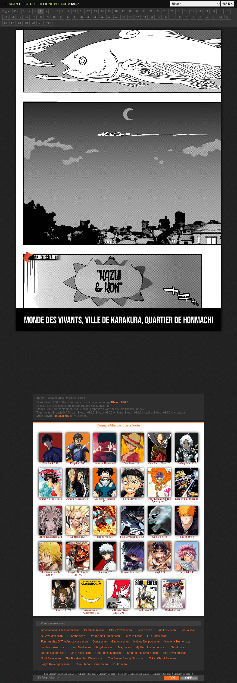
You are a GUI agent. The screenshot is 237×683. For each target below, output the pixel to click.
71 (40, 23)
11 (81, 11)
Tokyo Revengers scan (55, 664)
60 (193, 17)
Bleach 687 (62, 415)
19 (137, 11)
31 (220, 11)
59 (186, 17)
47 (102, 17)
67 (12, 23)
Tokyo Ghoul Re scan (162, 658)
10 (74, 11)
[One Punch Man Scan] (159, 447)
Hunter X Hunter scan (177, 641)
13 (95, 11)
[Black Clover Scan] (132, 483)
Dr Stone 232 (77, 537)
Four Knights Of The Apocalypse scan (64, 641)
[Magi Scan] (159, 556)
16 (116, 11)
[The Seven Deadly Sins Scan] (50, 556)
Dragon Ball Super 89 (187, 499)
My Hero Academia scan (151, 647)
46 (95, 17)
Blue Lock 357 (50, 463)
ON (172, 678)
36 (26, 17)
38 (40, 17)
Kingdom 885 (77, 463)
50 (123, 17)
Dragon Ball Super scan (105, 636)
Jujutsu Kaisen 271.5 (77, 499)
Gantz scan (100, 641)
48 (109, 17)
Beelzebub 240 (173, 610)
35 (19, 17)
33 (5, 17)
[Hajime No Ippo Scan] (50, 483)
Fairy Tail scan (134, 636)
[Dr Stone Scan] (77, 521)
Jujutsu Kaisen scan (53, 647)
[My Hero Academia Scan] (105, 483)
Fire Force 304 (105, 537)
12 (88, 11)
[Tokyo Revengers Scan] (50, 521)
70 (33, 23)
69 (26, 23)
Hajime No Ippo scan (146, 641)
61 (200, 17)
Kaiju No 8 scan (81, 647)
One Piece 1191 (132, 463)
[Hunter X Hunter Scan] (105, 447)
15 (109, 11)
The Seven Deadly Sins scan (126, 658)
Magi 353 (159, 572)
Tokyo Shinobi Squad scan (91, 664)
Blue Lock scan (166, 630)
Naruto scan (178, 647)
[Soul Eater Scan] (146, 594)
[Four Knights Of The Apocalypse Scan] (159, 483)
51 (130, 17)
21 (151, 11)
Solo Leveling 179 (130, 537)
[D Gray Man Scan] (187, 447)
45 (88, 17)
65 (227, 17)
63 (213, 17)
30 (213, 11)
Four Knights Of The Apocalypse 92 (159, 500)
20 (144, 11)
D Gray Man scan (52, 636)
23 (164, 11)
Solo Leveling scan (174, 653)
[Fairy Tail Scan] (187, 556)
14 (102, 11)
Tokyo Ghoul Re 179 (132, 572)
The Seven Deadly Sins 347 (50, 573)
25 (178, 11)
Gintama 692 (105, 572)
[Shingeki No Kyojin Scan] (77, 556)
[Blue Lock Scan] (50, 447)
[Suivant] (118, 180)
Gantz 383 (62, 610)
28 (199, 11)
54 (151, 17)
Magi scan (124, 647)
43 (75, 17)
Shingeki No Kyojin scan (142, 653)
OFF (188, 678)
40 (54, 17)
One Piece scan (81, 653)
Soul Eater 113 (146, 610)
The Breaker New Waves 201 (118, 611)
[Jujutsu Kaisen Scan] (77, 483)
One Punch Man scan (108, 653)
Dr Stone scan (76, 636)
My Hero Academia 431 (104, 500)
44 (82, 17)
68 (19, 23)
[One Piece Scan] (132, 447)
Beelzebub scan (94, 630)
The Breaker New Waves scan (84, 658)
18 (130, 11)
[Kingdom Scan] (77, 447)
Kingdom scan (104, 647)
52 (137, 17)
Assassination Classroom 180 (91, 611)
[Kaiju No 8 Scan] (159, 521)
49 (116, 17)
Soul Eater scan (51, 658)
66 (5, 23)
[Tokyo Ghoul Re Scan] (132, 556)
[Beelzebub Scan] (173, 594)
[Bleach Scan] (187, 521)
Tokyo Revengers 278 (50, 537)
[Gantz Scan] (64, 594)
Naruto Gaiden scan (53, 653)
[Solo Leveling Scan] (132, 521)
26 (185, 11)
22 (157, 11)
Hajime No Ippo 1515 (50, 499)
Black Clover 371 (132, 499)
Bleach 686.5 (119, 402)
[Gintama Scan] (105, 556)
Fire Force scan (157, 636)
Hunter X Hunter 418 (105, 463)
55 (158, 17)
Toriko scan (119, 664)
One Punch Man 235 (159, 463)
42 (68, 17)
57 (172, 17)
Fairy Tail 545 (186, 572)
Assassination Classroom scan (60, 630)
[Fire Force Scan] (105, 521)
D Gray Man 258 (187, 463)
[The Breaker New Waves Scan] (118, 594)
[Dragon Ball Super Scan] (187, 483)
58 (179, 17)
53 (144, 17)
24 (171, 11)
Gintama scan (120, 641)
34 (12, 17)
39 (47, 17)
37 (33, 17)
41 (61, 17)
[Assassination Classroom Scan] (91, 594)
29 (206, 11)
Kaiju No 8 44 (159, 537)
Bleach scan (144, 630)
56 (165, 17)
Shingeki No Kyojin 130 (77, 573)
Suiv (48, 23)
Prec (16, 11)
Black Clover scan (120, 630)
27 (192, 11)
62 (207, 17)
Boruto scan (188, 630)
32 (227, 11)
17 (123, 11)
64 (220, 17)
